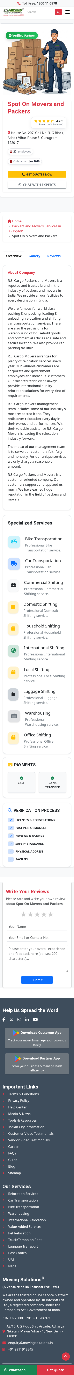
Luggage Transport (23, 1246)
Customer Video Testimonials (31, 1133)
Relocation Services (23, 1193)
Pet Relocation (19, 1233)
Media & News (19, 1114)
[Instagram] (19, 1019)
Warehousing (18, 1213)
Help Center (17, 1107)
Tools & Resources (22, 1120)
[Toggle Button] (67, 12)
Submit (37, 980)
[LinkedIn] (27, 1019)
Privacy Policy (18, 1100)
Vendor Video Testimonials (29, 1140)
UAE (11, 1259)
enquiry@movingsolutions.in (30, 1342)
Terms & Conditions (23, 1094)
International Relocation (27, 1220)
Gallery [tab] (34, 256)
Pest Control (18, 1253)
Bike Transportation (23, 1207)
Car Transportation (23, 1200)
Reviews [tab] (54, 256)
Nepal (12, 1266)
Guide (12, 1160)
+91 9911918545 (20, 1349)
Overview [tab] (14, 256)
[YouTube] (35, 1019)
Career (13, 1146)
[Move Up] (66, 1356)
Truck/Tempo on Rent (25, 1240)
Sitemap (14, 1173)
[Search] (58, 12)
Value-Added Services (25, 1226)
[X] (11, 1019)
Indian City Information (26, 1127)
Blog (11, 1166)
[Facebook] (3, 1019)
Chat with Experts (39, 185)
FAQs (12, 1153)
